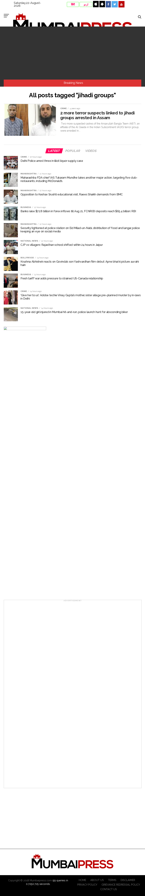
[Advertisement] (72, 53)
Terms (112, 879)
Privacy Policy (87, 884)
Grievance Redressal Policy (121, 884)
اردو (86, 4)
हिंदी (73, 4)
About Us (97, 879)
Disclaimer (128, 879)
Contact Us (108, 889)
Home (82, 879)
